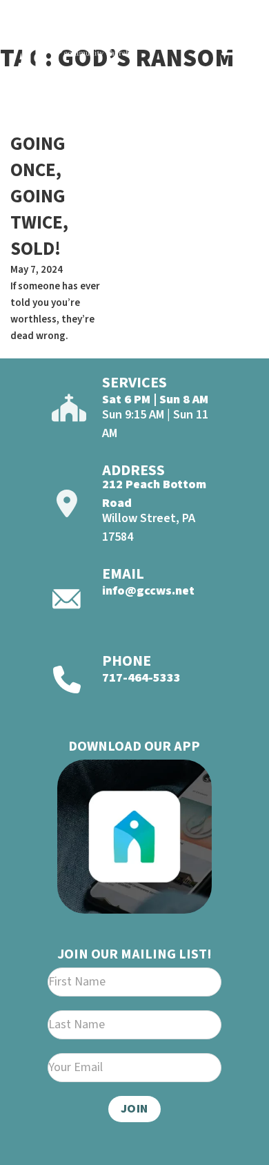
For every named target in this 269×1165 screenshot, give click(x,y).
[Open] (235, 47)
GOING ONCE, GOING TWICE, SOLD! (39, 196)
